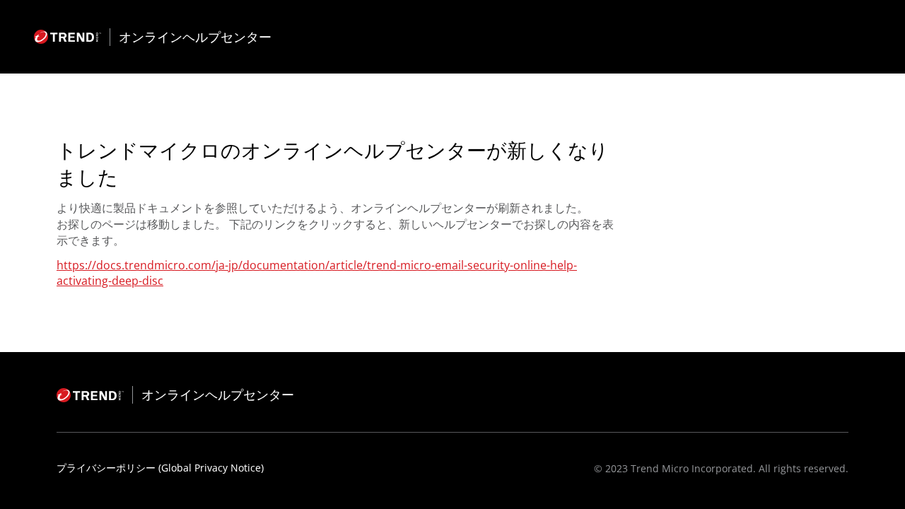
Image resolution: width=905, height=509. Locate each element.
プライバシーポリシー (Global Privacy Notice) (160, 467)
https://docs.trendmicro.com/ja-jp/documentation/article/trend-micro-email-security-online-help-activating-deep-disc (317, 272)
